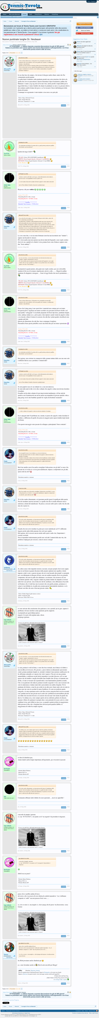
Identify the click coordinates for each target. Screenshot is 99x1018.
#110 (68, 480)
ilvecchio (6, 226)
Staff (30, 14)
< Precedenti (12, 52)
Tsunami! (80, 75)
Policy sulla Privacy (93, 1013)
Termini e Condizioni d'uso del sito (80, 1013)
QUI (40, 34)
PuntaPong (55, 14)
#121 (68, 935)
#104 (68, 247)
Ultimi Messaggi (78, 71)
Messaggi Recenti (18, 17)
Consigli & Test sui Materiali (16, 41)
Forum (24, 14)
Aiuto (83, 1010)
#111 (68, 508)
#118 (68, 806)
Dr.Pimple (7, 768)
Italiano (3, 1010)
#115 (68, 719)
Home (4, 14)
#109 (68, 442)
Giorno (6, 954)
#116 (68, 749)
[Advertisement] (36, 124)
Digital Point (27, 1013)
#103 (68, 207)
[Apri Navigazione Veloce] (70, 21)
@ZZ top (88, 56)
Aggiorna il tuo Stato (80, 39)
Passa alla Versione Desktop (13, 1010)
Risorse (47, 14)
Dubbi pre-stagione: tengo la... (85, 74)
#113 (68, 600)
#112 (68, 548)
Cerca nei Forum (6, 17)
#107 (68, 363)
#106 (68, 341)
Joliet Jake (7, 185)
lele (5, 796)
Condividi (63, 105)
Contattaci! (78, 1010)
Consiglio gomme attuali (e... (84, 79)
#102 (68, 166)
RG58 (29, 41)
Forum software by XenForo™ (14, 1014)
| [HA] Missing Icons (34, 1014)
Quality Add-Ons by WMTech (21, 1015)
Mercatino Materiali (14, 14)
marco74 (79, 63)
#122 (68, 983)
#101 (68, 104)
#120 (68, 886)
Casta (5, 461)
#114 (68, 645)
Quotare (25, 974)
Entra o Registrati (91, 1)
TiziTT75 (6, 153)
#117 (68, 777)
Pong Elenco (38, 14)
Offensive (79, 45)
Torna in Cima (92, 1010)
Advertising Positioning (17, 1013)
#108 (68, 400)
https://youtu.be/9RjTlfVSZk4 (83, 59)
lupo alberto (7, 619)
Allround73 (7, 69)
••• (95, 43)
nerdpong (7, 567)
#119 (68, 850)
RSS (97, 1010)
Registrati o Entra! (84, 24)
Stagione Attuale (35, 970)
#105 (68, 289)
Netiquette (47, 972)
